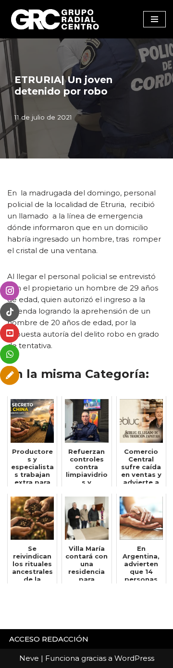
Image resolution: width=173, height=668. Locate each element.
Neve (29, 658)
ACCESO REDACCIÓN (48, 639)
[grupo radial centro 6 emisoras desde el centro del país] (55, 19)
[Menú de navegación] (154, 19)
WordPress (134, 658)
